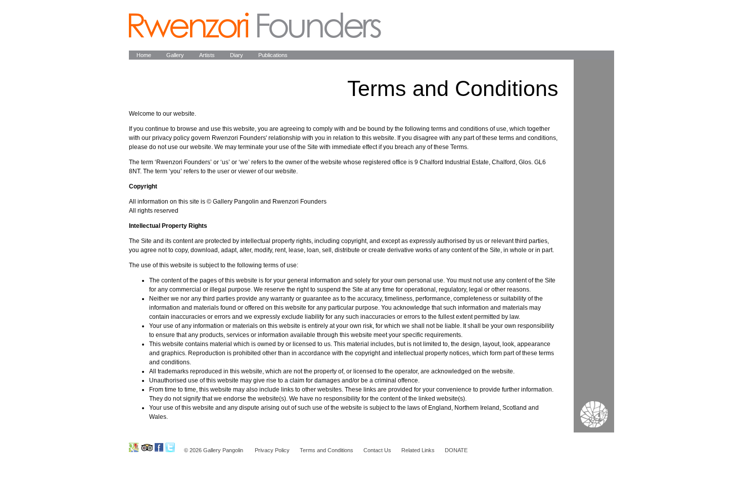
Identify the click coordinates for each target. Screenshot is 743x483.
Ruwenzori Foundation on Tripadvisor (146, 447)
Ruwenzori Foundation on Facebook (159, 447)
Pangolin (255, 25)
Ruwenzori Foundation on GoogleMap (133, 447)
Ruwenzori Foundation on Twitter (170, 447)
